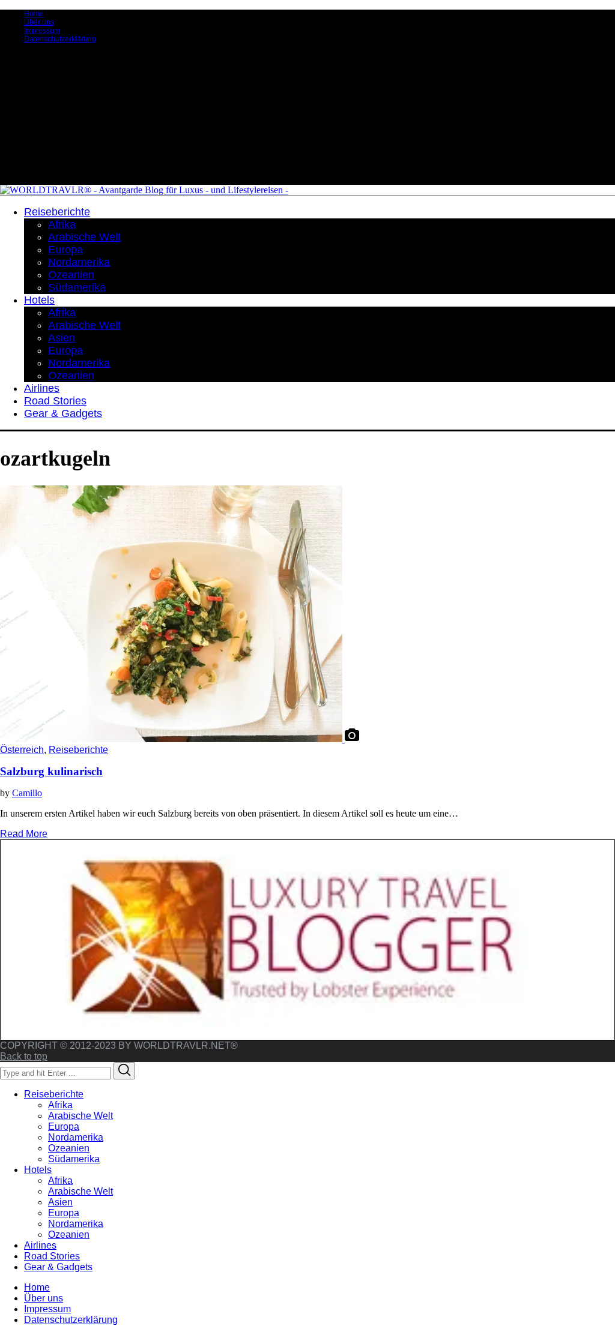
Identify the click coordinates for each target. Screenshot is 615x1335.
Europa (63, 1126)
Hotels (38, 1170)
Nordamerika (75, 1137)
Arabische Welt (80, 1116)
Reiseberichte (78, 750)
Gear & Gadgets (58, 1267)
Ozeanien (68, 1148)
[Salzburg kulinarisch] (172, 739)
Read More (23, 834)
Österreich (22, 750)
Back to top (23, 1056)
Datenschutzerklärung (60, 39)
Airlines (40, 1245)
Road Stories (52, 1256)
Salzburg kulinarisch (51, 771)
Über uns (39, 22)
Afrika (60, 1105)
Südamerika (74, 1159)
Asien (60, 1202)
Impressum (42, 30)
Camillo (27, 793)
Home (34, 14)
